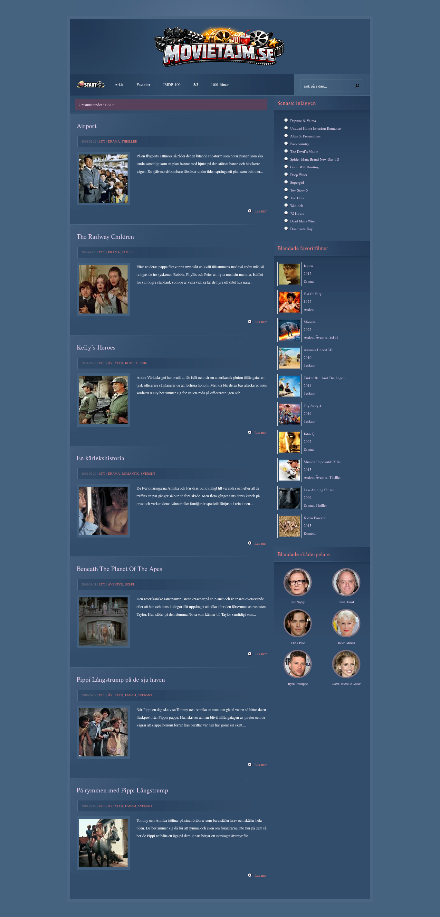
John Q (309, 433)
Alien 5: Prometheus (305, 136)
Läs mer (260, 210)
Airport (87, 125)
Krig (143, 363)
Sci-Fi (129, 584)
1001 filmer (220, 84)
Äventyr (115, 363)
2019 (307, 413)
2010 (307, 357)
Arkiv (119, 84)
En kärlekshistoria (100, 458)
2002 (307, 441)
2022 (307, 329)
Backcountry (299, 143)
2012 (307, 273)
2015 (307, 469)
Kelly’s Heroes (96, 347)
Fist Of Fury (313, 293)
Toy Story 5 (299, 190)
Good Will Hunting (304, 166)
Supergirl (297, 182)
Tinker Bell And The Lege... (325, 377)
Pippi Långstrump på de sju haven (121, 679)
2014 (307, 385)
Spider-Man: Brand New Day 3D (314, 159)
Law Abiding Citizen (319, 489)
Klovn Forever (315, 517)
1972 (307, 301)
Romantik (130, 473)
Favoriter (143, 84)
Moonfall (311, 321)
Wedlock (296, 205)
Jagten (308, 265)
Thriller (129, 141)
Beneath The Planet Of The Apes (119, 568)
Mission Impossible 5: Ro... (324, 461)
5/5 (195, 84)
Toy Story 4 (312, 405)
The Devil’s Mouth (304, 151)
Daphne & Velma (303, 120)
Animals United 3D (318, 349)
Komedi (131, 363)
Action (309, 309)
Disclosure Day (301, 228)
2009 (307, 497)
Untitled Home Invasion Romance (315, 128)
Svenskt (148, 473)
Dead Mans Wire (302, 221)
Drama (114, 141)
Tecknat (309, 365)
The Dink (297, 197)
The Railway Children (105, 236)
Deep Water (298, 174)
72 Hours (297, 213)
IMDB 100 (171, 84)
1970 (102, 141)
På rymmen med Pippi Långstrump (122, 790)
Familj (127, 252)
